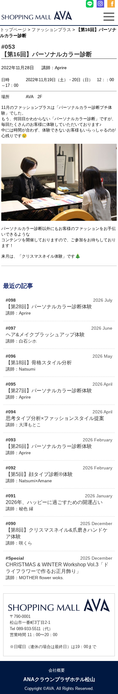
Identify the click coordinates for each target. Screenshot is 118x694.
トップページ (13, 29)
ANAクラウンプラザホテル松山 (59, 679)
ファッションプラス (51, 29)
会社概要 (56, 670)
